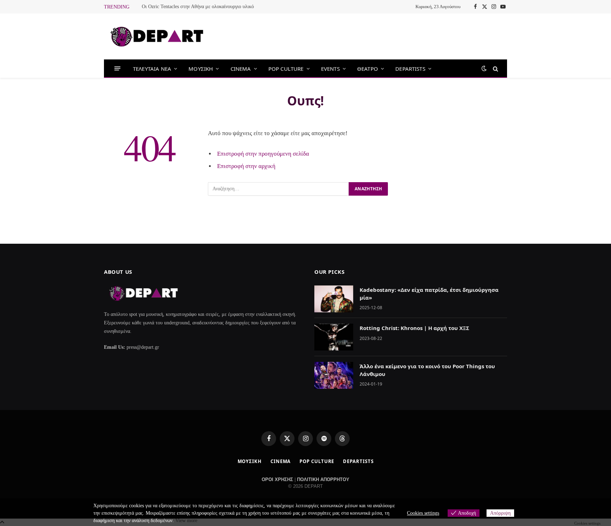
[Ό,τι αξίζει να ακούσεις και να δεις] (157, 36)
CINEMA (241, 68)
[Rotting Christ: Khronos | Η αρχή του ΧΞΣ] (333, 337)
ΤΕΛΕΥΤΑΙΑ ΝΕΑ (152, 68)
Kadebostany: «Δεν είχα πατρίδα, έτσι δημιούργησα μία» (429, 293)
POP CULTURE (286, 68)
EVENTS (330, 68)
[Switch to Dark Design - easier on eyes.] (484, 68)
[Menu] (118, 68)
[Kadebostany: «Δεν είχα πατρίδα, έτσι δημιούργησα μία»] (333, 298)
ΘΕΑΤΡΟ (367, 68)
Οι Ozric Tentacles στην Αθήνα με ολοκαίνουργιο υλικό (198, 6)
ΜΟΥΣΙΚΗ (200, 68)
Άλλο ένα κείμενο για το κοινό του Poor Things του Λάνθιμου (427, 370)
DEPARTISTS (410, 68)
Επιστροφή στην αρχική (246, 166)
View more (186, 520)
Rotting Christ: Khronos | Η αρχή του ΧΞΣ (414, 327)
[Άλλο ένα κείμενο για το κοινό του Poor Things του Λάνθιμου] (333, 375)
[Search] (494, 68)
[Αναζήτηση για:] (278, 189)
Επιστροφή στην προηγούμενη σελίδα (263, 153)
